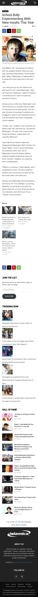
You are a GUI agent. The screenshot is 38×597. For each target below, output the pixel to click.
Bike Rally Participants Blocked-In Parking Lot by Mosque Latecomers (23, 447)
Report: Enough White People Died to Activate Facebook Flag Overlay (25, 468)
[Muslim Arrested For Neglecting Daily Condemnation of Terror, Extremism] (9, 210)
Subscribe (21, 584)
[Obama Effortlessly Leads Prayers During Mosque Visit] (7, 437)
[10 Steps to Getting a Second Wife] (7, 417)
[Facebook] (4, 31)
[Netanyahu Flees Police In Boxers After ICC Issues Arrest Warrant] (7, 320)
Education (5, 11)
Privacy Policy (22, 586)
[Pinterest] (14, 31)
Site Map (28, 584)
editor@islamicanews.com (23, 562)
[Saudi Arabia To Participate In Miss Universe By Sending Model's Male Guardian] (7, 356)
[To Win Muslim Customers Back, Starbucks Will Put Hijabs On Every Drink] (7, 395)
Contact (30, 586)
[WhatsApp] (19, 31)
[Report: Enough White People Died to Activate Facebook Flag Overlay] (7, 468)
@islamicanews (19, 525)
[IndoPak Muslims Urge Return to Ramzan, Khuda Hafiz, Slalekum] (7, 458)
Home (4, 8)
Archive (13, 584)
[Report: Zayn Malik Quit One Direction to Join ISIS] (7, 427)
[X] (9, 31)
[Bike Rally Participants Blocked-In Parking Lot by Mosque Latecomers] (7, 447)
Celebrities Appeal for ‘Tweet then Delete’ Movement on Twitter (24, 479)
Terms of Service (11, 586)
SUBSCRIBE (9, 296)
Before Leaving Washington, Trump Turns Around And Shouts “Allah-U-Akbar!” (8, 246)
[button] (3, 3)
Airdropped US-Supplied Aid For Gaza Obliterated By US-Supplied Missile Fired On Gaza (17, 380)
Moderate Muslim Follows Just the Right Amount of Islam (23, 510)
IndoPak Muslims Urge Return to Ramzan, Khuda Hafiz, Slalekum (24, 457)
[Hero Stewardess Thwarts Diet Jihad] (25, 210)
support (6, 26)
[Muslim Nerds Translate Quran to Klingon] (7, 490)
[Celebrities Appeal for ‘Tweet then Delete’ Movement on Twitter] (7, 479)
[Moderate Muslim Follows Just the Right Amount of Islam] (7, 510)
